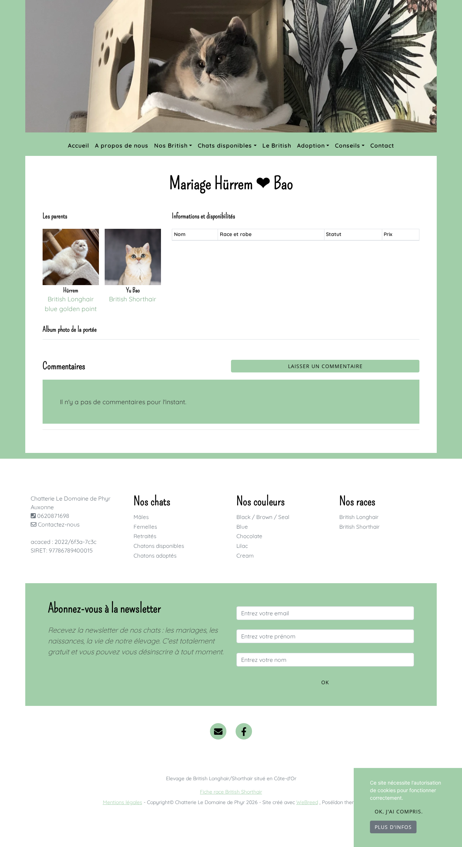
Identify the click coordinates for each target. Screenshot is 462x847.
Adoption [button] (311, 145)
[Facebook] (244, 731)
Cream (245, 555)
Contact (382, 145)
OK (325, 682)
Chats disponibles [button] (225, 145)
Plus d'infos (393, 827)
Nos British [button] (171, 145)
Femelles (145, 526)
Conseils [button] (347, 145)
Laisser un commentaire (325, 366)
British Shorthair (359, 526)
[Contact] (218, 731)
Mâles (141, 517)
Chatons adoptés (155, 555)
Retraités (145, 536)
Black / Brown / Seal (262, 517)
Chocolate (249, 536)
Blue (242, 526)
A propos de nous (121, 145)
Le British (276, 145)
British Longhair (359, 517)
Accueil (78, 145)
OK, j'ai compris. (399, 811)
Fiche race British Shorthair (231, 792)
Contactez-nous (58, 524)
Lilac (242, 545)
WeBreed (307, 802)
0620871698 (53, 515)
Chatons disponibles (159, 545)
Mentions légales (122, 802)
